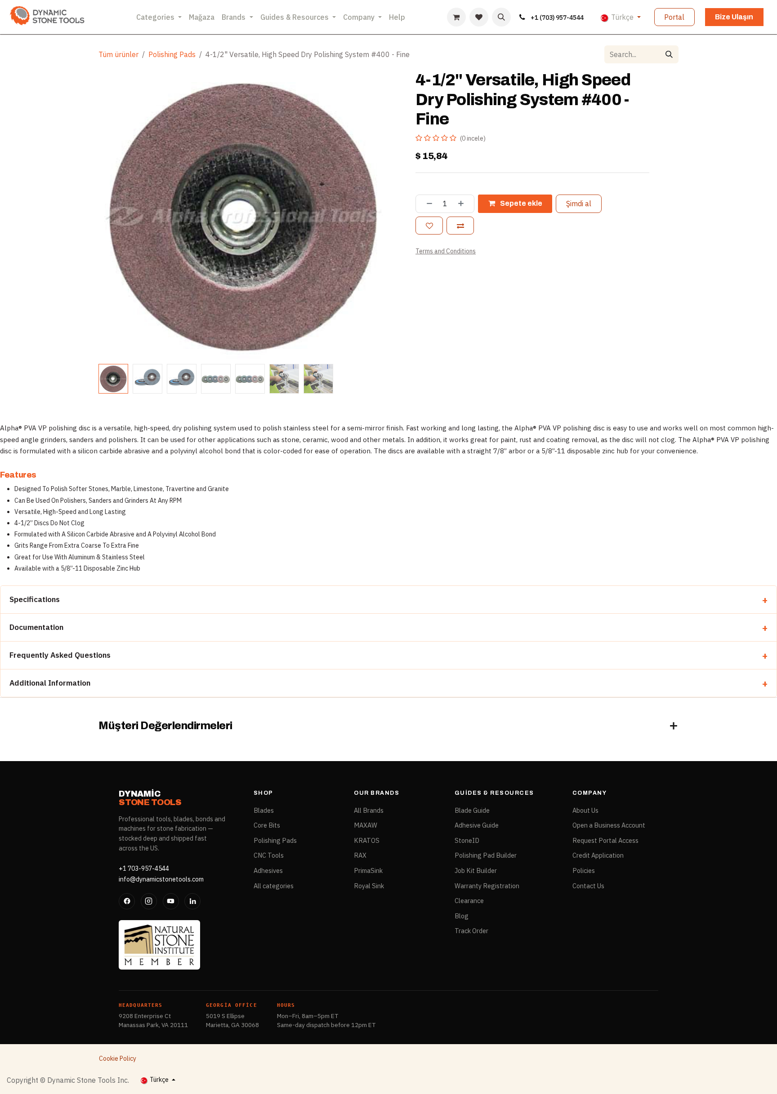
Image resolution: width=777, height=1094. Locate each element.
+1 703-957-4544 (144, 868)
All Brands (369, 810)
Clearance (469, 900)
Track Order (471, 930)
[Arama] (669, 54)
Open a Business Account (608, 825)
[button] (501, 17)
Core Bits (267, 825)
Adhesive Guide (477, 825)
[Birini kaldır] (426, 203)
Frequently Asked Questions (60, 655)
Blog (462, 916)
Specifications (34, 599)
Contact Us (588, 885)
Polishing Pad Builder (486, 855)
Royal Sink (369, 885)
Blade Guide (472, 810)
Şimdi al (578, 203)
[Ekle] (464, 203)
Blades (264, 810)
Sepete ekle (520, 203)
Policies (583, 870)
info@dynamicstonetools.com (161, 879)
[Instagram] (149, 901)
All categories (274, 885)
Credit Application (598, 855)
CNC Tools (269, 855)
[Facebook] (127, 901)
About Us (585, 810)
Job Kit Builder (476, 870)
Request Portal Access (605, 840)
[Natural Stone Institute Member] (159, 945)
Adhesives (268, 870)
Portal (674, 17)
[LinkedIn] (192, 901)
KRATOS (367, 840)
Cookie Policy (117, 1058)
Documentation (36, 627)
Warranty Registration (487, 885)
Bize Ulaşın (734, 17)
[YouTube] (171, 901)
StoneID (467, 840)
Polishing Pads (172, 54)
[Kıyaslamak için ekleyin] (460, 226)
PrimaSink (368, 870)
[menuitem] (159, 17)
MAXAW (365, 825)
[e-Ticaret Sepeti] (456, 17)
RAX (360, 855)
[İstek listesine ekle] (429, 226)
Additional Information (49, 683)
